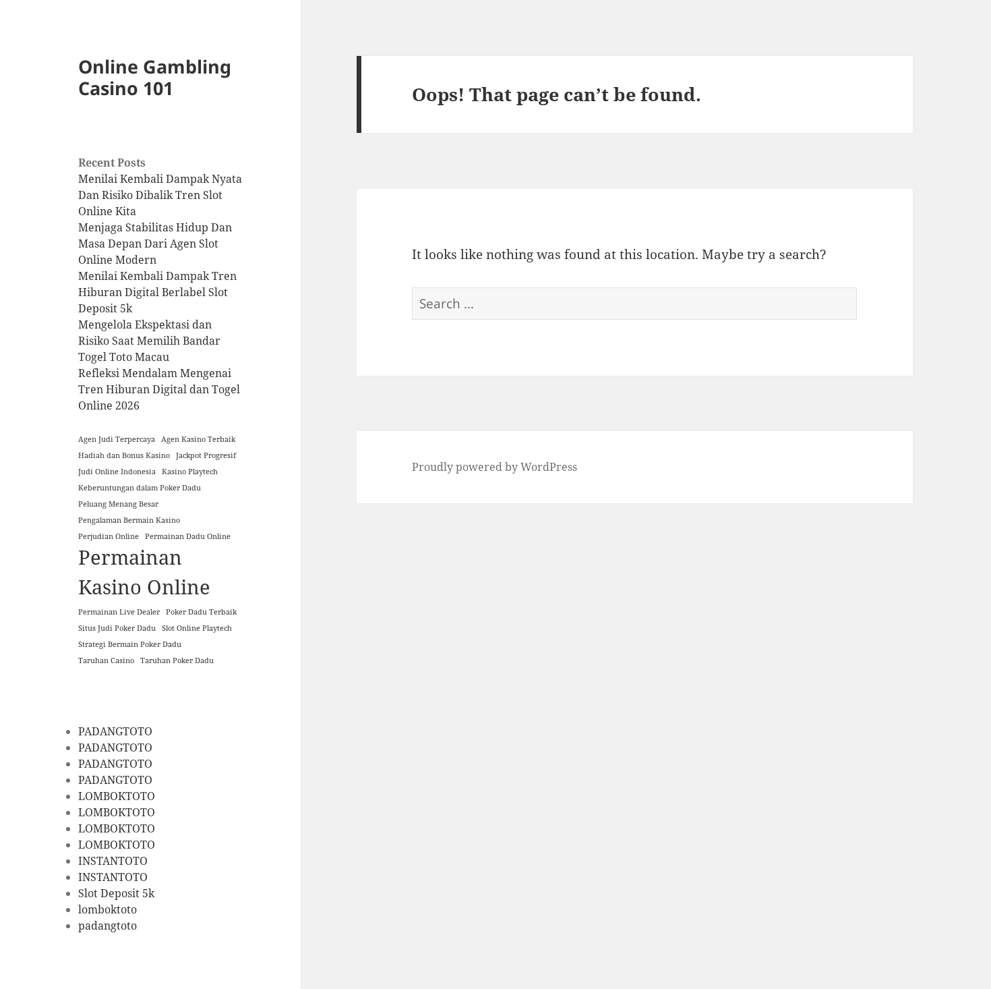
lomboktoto (107, 909)
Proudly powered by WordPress (494, 466)
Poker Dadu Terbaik (201, 612)
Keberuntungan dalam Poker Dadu (139, 487)
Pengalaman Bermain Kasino (129, 520)
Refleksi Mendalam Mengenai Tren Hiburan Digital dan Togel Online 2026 (159, 389)
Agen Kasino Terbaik (198, 439)
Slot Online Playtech (197, 628)
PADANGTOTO (115, 731)
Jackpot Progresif (206, 455)
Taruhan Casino (106, 660)
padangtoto (107, 925)
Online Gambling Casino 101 (154, 77)
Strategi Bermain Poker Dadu (129, 644)
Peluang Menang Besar (118, 504)
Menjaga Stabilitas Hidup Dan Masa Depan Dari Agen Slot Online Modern (155, 243)
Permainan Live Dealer (119, 612)
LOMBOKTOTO (116, 796)
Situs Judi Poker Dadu (117, 628)
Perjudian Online (108, 536)
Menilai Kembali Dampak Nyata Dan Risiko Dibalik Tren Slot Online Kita (160, 195)
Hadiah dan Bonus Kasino (124, 455)
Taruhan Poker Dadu (177, 660)
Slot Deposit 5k (116, 893)
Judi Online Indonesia (117, 471)
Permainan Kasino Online (144, 572)
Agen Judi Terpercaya (116, 439)
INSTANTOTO (113, 860)
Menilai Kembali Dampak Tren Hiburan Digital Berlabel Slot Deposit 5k (157, 292)
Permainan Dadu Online (188, 536)
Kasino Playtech (190, 471)
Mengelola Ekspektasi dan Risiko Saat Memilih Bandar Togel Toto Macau (149, 340)
